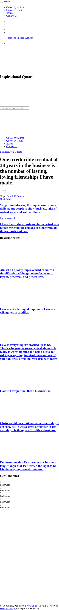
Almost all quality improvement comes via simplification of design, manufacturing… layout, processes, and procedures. (27, 273)
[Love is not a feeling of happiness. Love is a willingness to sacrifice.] (20, 303)
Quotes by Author (15, 7)
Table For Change (28, 605)
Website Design (8, 608)
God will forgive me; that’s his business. (25, 391)
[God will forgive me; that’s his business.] (20, 385)
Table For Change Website (19, 37)
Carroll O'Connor (15, 196)
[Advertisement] (23, 556)
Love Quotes (15, 151)
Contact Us (11, 15)
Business (4, 151)
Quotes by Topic (14, 10)
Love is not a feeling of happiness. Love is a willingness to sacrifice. (28, 310)
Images (9, 13)
